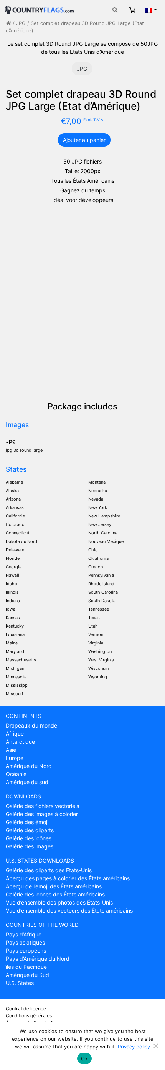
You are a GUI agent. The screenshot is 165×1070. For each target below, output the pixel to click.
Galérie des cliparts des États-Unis (49, 870)
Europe (14, 758)
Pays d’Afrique (23, 934)
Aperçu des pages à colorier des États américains (68, 878)
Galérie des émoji (27, 822)
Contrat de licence (26, 1009)
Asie (11, 749)
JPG (21, 23)
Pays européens (26, 950)
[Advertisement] (82, 308)
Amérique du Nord (29, 766)
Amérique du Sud (27, 975)
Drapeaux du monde (31, 725)
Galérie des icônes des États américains (55, 894)
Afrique (15, 733)
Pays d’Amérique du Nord (37, 958)
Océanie (16, 774)
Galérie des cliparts (30, 830)
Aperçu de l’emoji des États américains (54, 886)
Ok (84, 1058)
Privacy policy (134, 1046)
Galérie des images (29, 846)
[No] (155, 1046)
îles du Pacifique (26, 966)
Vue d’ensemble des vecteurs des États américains (69, 910)
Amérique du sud (27, 782)
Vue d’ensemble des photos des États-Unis (59, 902)
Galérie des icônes (28, 838)
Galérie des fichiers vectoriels (42, 806)
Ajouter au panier (84, 140)
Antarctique (20, 741)
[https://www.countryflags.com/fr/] (39, 9)
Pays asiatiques (25, 942)
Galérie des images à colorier (42, 814)
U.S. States (20, 983)
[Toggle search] (115, 10)
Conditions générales (29, 1015)
